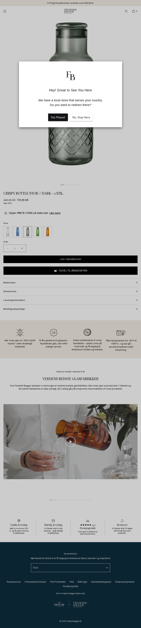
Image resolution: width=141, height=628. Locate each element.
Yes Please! (58, 117)
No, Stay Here (81, 117)
